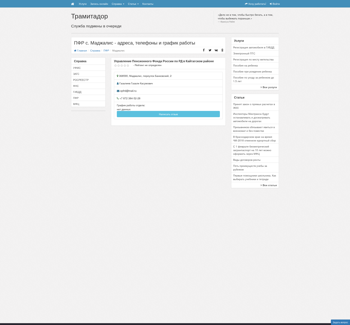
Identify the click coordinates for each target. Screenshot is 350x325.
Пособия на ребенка (245, 65)
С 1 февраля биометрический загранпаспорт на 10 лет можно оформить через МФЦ (252, 150)
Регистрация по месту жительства (253, 59)
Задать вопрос (340, 322)
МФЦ (76, 104)
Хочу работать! (257, 3)
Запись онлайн (99, 3)
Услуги (83, 3)
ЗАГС (76, 74)
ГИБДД (77, 92)
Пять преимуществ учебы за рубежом (250, 167)
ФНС (76, 86)
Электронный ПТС (244, 53)
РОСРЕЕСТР (81, 80)
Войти (276, 3)
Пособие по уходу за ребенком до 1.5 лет (253, 79)
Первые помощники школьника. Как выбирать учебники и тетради (254, 177)
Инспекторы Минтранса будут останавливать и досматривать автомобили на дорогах (251, 117)
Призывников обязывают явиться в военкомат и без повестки (254, 128)
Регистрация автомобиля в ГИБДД (253, 47)
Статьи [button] (132, 3)
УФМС (77, 68)
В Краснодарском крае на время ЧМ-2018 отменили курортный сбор (254, 138)
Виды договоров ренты (246, 159)
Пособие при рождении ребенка (252, 71)
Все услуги (269, 87)
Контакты (147, 3)
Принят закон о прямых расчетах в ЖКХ (254, 105)
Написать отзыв (168, 114)
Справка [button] (117, 3)
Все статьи (269, 185)
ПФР (76, 98)
